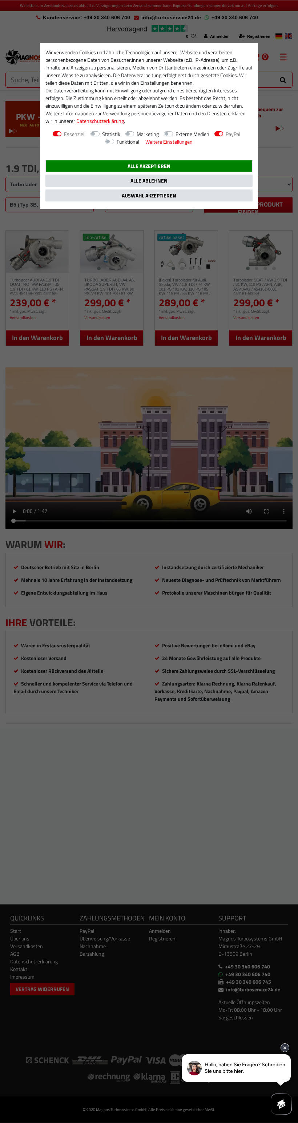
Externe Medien (192, 134)
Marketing (148, 134)
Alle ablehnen (149, 180)
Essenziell (74, 134)
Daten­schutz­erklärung (100, 121)
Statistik (111, 134)
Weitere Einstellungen (169, 141)
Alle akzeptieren (149, 166)
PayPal (233, 134)
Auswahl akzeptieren (149, 195)
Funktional (128, 141)
